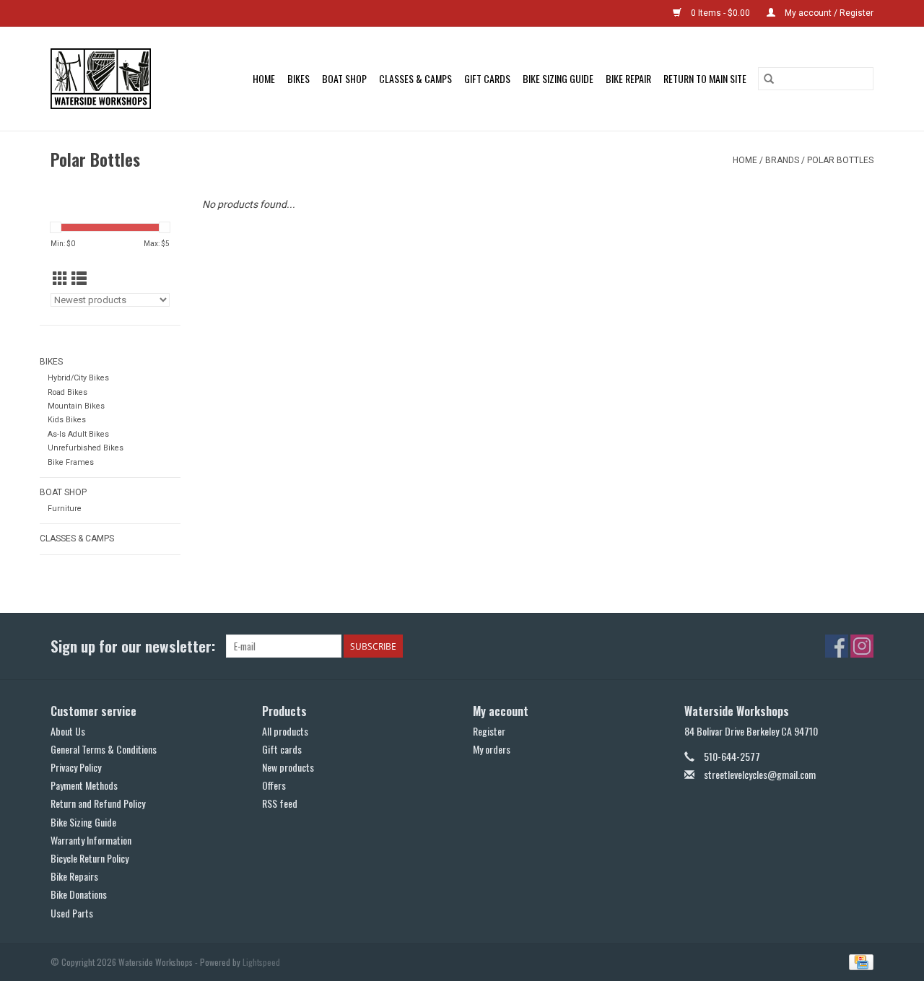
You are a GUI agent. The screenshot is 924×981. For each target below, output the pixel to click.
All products (285, 730)
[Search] (769, 78)
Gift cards (487, 78)
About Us (68, 730)
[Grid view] (60, 279)
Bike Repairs (74, 876)
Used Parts (72, 912)
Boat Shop (344, 78)
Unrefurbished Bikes (85, 448)
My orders (491, 749)
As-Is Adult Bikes (78, 434)
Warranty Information (91, 839)
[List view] (79, 279)
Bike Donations (79, 894)
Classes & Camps (415, 78)
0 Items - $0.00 (720, 13)
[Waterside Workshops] (108, 78)
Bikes (298, 78)
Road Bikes (67, 392)
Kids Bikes (67, 419)
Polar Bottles (840, 160)
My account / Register (828, 13)
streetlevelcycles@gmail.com (760, 774)
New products (288, 767)
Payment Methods (84, 785)
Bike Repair (628, 78)
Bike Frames (71, 462)
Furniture (65, 508)
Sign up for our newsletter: (133, 645)
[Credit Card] (858, 960)
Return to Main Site (704, 78)
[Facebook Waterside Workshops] (836, 646)
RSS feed (279, 803)
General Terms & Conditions (104, 749)
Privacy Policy (76, 767)
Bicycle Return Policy (89, 858)
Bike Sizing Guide (558, 78)
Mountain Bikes (76, 406)
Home (264, 78)
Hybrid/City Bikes (78, 378)
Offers (274, 785)
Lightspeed (261, 962)
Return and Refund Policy (98, 803)
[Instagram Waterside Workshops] (861, 646)
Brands (782, 160)
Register (489, 730)
